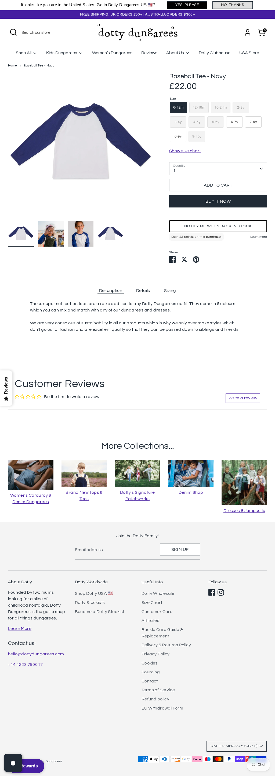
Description (110, 290)
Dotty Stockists (90, 602)
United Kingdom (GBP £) (234, 746)
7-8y (253, 122)
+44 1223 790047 (25, 664)
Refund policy (155, 699)
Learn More (19, 628)
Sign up (180, 549)
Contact (150, 681)
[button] (218, 226)
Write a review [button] (243, 398)
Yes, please (187, 5)
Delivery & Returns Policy (166, 645)
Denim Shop (191, 492)
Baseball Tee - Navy (39, 65)
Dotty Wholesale (158, 593)
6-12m (178, 107)
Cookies (150, 663)
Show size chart (185, 151)
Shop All (24, 53)
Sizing (170, 290)
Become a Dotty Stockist (99, 612)
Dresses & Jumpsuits (244, 510)
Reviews (149, 53)
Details (143, 290)
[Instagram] (221, 592)
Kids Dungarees (62, 53)
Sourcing (151, 672)
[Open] (13, 763)
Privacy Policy (156, 654)
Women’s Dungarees (112, 53)
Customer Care (157, 612)
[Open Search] (13, 32)
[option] (80, 146)
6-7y (234, 122)
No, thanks (232, 5)
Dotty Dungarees (49, 761)
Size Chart (152, 602)
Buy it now (218, 201)
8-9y (178, 136)
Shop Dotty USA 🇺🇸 (94, 593)
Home (12, 65)
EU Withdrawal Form (162, 708)
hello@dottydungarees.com (36, 654)
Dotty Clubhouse (214, 53)
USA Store (249, 53)
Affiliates (150, 620)
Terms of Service (158, 690)
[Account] (247, 32)
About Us (175, 53)
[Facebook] (211, 592)
